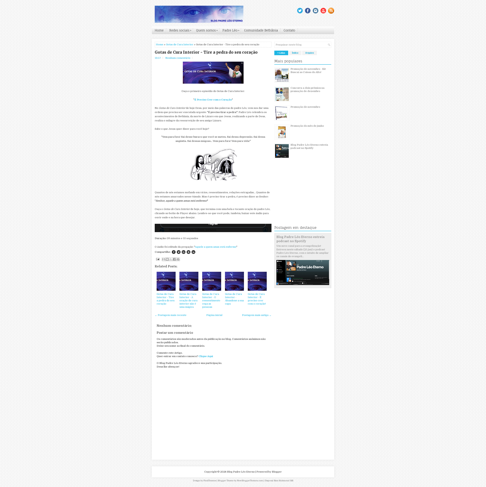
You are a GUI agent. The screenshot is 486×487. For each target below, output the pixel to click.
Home (159, 30)
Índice (295, 53)
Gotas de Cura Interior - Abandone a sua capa (234, 299)
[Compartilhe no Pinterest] (188, 252)
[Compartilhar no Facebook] (174, 259)
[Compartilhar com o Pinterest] (178, 259)
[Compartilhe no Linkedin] (193, 252)
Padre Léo (230, 30)
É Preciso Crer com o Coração (213, 99)
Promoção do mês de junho (307, 125)
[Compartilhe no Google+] (183, 252)
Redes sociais (180, 30)
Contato (289, 30)
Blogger (277, 471)
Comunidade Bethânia (261, 30)
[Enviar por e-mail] (164, 259)
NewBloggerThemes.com (250, 480)
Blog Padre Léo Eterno (241, 471)
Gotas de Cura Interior (179, 44)
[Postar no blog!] (167, 259)
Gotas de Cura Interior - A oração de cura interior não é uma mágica (188, 300)
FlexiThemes (209, 480)
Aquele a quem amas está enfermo (215, 246)
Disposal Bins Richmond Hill (279, 480)
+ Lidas (281, 53)
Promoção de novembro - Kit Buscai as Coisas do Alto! (308, 71)
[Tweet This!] (179, 252)
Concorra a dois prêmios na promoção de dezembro (307, 89)
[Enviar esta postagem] (157, 259)
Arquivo (309, 53)
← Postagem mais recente (170, 315)
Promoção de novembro (305, 106)
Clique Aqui (206, 356)
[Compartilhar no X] (171, 259)
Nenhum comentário (177, 58)
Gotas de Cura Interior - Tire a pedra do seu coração (206, 52)
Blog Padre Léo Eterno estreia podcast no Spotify (309, 146)
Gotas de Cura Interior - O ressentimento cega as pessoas (211, 300)
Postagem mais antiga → (256, 315)
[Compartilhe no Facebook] (174, 252)
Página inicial (214, 315)
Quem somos (207, 30)
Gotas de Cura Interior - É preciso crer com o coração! (257, 299)
